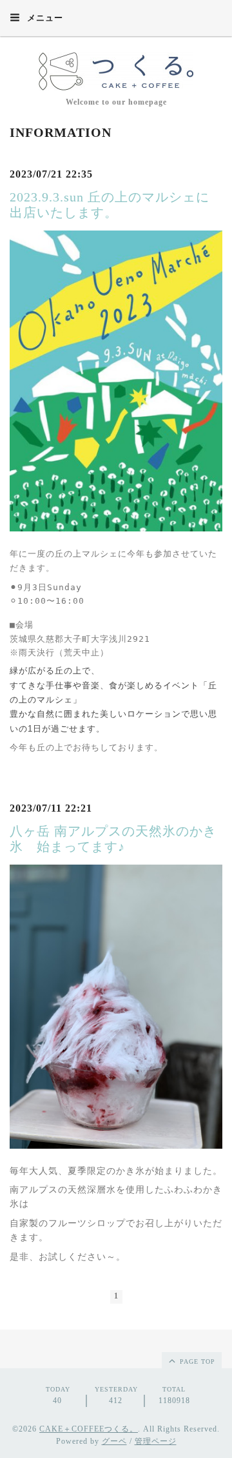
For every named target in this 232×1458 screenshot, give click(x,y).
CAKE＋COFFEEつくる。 (88, 1428)
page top (196, 1361)
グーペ (114, 1441)
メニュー (43, 18)
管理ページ (156, 1441)
